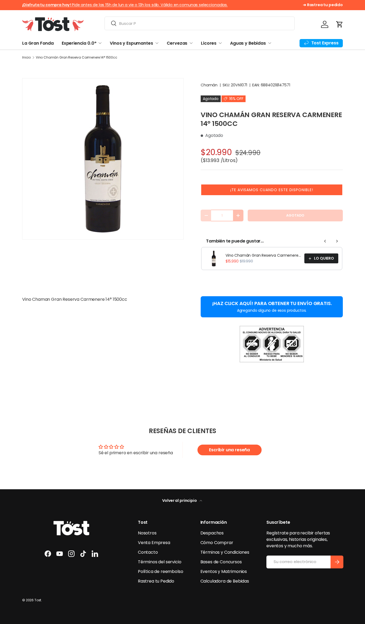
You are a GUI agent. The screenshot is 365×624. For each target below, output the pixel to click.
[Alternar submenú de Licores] (220, 43)
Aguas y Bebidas (248, 43)
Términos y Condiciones (224, 552)
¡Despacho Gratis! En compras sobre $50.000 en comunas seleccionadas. (158, 4)
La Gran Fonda (38, 43)
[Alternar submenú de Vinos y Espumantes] (157, 43)
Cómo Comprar (216, 543)
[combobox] (199, 23)
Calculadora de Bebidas (224, 581)
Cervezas (177, 43)
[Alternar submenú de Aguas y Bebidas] (269, 43)
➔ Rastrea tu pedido (323, 4)
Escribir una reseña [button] (229, 450)
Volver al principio (180, 500)
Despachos (212, 533)
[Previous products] (325, 241)
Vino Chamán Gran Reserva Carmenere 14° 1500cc (76, 57)
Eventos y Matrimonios (223, 571)
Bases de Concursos (221, 562)
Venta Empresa (154, 543)
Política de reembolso (160, 571)
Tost (37, 600)
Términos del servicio (159, 562)
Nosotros (147, 533)
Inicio (26, 57)
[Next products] (337, 241)
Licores (208, 43)
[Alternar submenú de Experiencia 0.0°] (100, 43)
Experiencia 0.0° (79, 43)
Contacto (148, 552)
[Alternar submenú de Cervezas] (191, 43)
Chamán (209, 85)
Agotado (295, 215)
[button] (339, 24)
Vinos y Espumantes (131, 43)
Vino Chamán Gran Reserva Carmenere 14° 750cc (263, 255)
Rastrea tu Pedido (156, 581)
